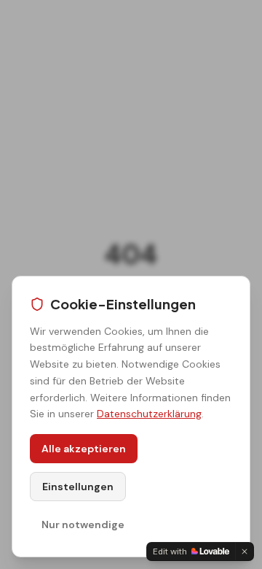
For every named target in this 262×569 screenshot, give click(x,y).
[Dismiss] (244, 551)
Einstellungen (78, 486)
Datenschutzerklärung (149, 413)
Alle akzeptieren (83, 448)
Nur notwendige (82, 524)
